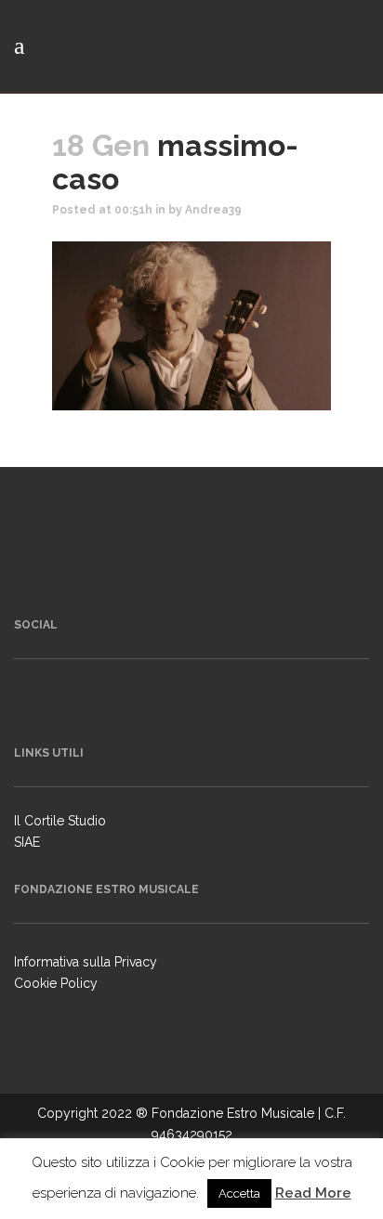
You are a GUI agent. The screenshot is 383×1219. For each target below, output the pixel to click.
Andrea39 (213, 209)
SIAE (27, 842)
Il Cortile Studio (60, 820)
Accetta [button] (239, 1193)
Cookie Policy (56, 983)
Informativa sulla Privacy (85, 961)
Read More (313, 1193)
